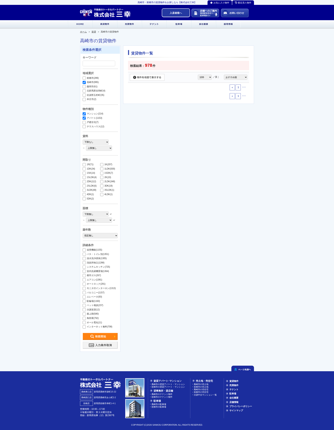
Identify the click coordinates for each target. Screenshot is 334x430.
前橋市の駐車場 (159, 407)
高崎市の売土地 (201, 384)
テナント (233, 389)
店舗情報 (233, 402)
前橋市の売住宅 (201, 392)
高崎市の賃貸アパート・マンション (168, 384)
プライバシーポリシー (240, 406)
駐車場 (232, 393)
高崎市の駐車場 (159, 404)
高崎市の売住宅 (201, 389)
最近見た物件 (244, 2)
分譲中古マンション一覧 (205, 395)
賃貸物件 (233, 381)
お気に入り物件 (221, 2)
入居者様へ (176, 12)
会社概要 (233, 397)
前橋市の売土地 (201, 387)
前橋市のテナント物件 (162, 397)
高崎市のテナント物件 (162, 394)
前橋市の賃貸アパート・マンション (168, 387)
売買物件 (233, 385)
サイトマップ (236, 410)
